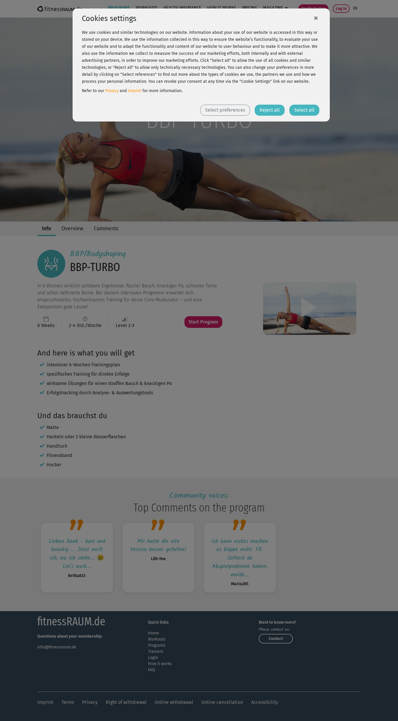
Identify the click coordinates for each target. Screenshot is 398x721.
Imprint (134, 90)
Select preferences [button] (225, 110)
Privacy (112, 90)
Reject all (270, 110)
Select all (304, 110)
